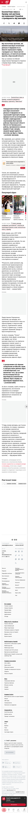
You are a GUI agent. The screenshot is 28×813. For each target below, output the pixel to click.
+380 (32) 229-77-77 (10, 790)
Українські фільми (9, 683)
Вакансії (17, 585)
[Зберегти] (24, 23)
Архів (16, 590)
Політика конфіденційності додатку (19, 569)
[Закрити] (25, 798)
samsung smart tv (17, 767)
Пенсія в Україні (8, 673)
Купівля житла (8, 714)
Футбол (6, 725)
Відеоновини (7, 612)
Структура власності (20, 587)
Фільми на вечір (8, 685)
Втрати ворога (8, 636)
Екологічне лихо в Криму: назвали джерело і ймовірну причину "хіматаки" (13, 99)
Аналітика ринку (8, 712)
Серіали (6, 689)
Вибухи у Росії (8, 634)
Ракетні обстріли (8, 623)
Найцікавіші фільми (9, 680)
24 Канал (4, 6)
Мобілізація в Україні (11, 641)
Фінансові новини (9, 667)
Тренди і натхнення (9, 716)
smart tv (6, 767)
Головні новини (8, 606)
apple (17, 762)
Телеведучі (4, 578)
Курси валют (7, 665)
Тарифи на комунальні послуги (12, 669)
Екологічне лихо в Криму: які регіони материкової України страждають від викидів (21, 6)
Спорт (6, 721)
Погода (6, 616)
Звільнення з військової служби (12, 643)
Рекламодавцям (5, 581)
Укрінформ (6, 65)
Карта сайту (18, 592)
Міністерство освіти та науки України (13, 696)
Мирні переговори (9, 628)
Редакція (4, 570)
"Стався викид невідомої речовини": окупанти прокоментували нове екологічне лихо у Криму (13, 226)
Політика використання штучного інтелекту (6, 591)
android (6, 762)
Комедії (6, 687)
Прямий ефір (7, 610)
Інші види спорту (8, 732)
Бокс (5, 723)
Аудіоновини (7, 614)
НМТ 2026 (6, 700)
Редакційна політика (7, 573)
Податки (6, 671)
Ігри (16, 595)
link (15, 551)
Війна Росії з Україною (11, 621)
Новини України (11, 6)
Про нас (4, 568)
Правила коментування (18, 577)
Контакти (17, 582)
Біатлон (6, 730)
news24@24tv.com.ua (7, 545)
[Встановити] (14, 801)
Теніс (5, 727)
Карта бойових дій (9, 625)
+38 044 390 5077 (19, 545)
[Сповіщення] (26, 2)
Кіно (5, 679)
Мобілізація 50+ (8, 645)
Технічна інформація (20, 580)
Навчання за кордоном (10, 705)
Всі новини (7, 604)
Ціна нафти (7, 663)
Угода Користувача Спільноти (19, 573)
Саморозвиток (8, 702)
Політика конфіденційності (6, 588)
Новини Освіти (8, 694)
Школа (6, 698)
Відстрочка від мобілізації (11, 652)
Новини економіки (10, 661)
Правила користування (5, 584)
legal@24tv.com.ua (20, 791)
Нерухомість (8, 710)
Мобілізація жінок (9, 647)
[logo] (7, 2)
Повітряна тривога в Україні (11, 630)
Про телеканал (5, 576)
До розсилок (9, 752)
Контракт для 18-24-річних (11, 650)
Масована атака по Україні (11, 632)
